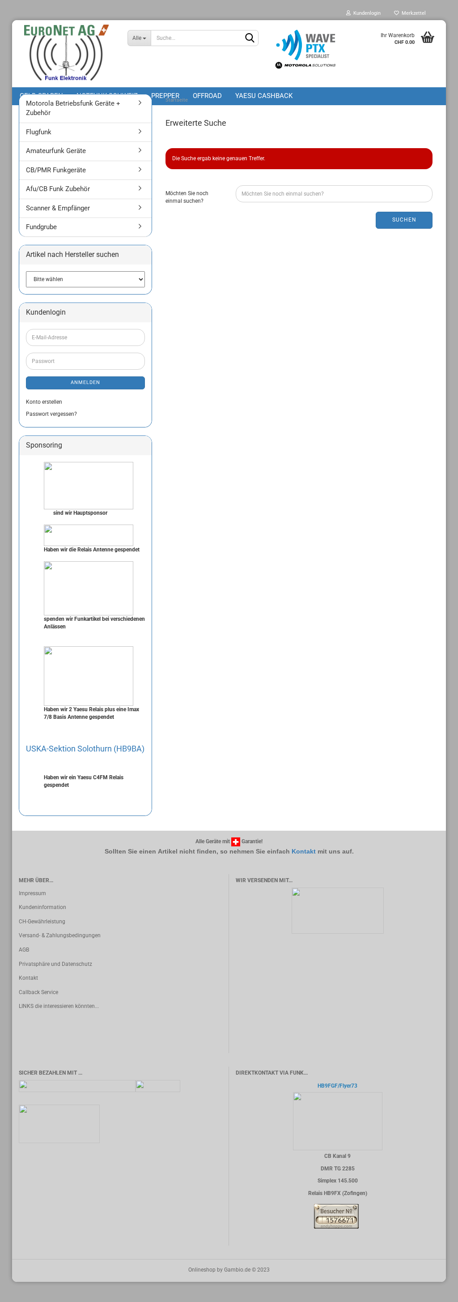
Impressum (32, 893)
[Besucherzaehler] (336, 1215)
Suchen (404, 220)
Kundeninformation (42, 907)
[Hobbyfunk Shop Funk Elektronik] (66, 53)
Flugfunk (38, 132)
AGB (24, 950)
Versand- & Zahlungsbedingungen (60, 935)
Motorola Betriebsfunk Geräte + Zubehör (73, 108)
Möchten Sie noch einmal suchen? (186, 197)
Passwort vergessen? (51, 414)
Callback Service (38, 992)
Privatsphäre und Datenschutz (55, 964)
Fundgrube (41, 227)
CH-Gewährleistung (42, 921)
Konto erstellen (44, 402)
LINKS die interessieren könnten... (59, 1006)
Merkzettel (412, 13)
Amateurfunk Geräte (56, 151)
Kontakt (304, 851)
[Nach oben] (433, 1288)
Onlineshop (202, 1270)
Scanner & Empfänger (58, 208)
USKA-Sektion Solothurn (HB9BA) (85, 748)
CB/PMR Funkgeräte (56, 170)
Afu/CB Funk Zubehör (58, 189)
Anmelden (85, 382)
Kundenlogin (366, 13)
